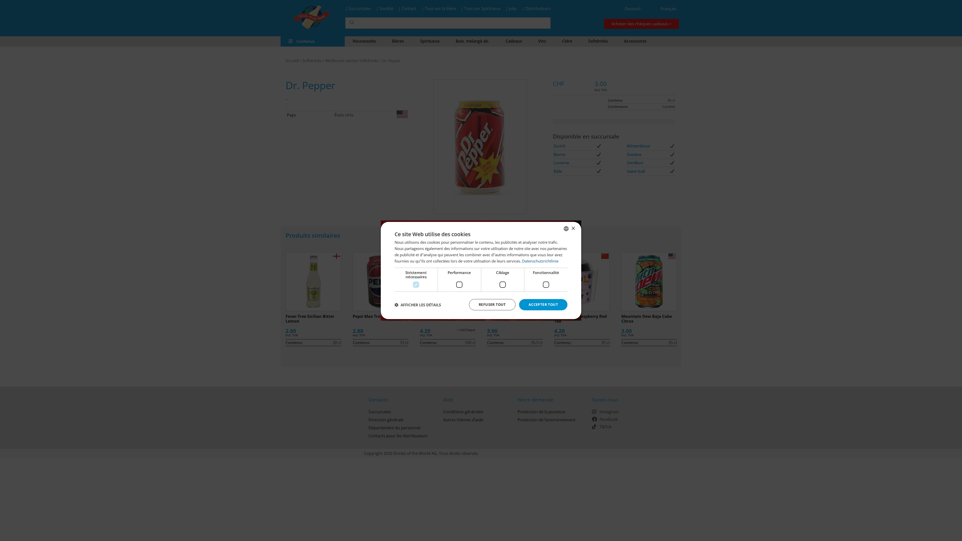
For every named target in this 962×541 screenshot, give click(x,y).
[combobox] (566, 228)
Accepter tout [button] (543, 304)
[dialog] (481, 270)
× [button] (573, 228)
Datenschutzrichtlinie (540, 260)
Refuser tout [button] (492, 304)
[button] (418, 305)
